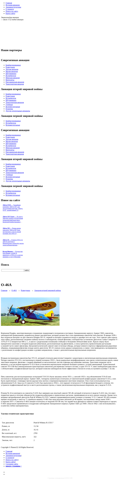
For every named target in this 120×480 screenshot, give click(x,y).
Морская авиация (13, 78)
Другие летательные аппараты (18, 111)
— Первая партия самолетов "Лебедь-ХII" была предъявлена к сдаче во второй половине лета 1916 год (12, 230)
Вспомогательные (13, 107)
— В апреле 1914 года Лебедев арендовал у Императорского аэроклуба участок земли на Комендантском (13, 242)
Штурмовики (11, 74)
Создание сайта (12, 464)
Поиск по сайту (12, 11)
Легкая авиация (12, 69)
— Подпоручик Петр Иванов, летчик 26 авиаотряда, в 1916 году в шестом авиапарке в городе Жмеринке (13, 254)
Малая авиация (12, 71)
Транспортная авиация (15, 84)
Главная (9, 3)
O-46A (14, 290)
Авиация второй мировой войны (47, 290)
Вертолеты (10, 80)
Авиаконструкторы (13, 7)
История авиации (13, 5)
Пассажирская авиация (15, 82)
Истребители (11, 76)
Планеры (9, 109)
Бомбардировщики (13, 65)
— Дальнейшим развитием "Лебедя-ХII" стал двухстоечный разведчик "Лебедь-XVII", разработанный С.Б (13, 207)
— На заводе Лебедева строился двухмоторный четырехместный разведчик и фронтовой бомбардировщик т (13, 219)
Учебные (9, 105)
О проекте (10, 9)
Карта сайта (10, 13)
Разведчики (10, 67)
